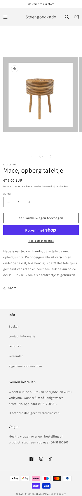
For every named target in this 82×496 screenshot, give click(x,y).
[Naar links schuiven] (31, 156)
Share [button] (12, 288)
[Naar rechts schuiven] (51, 156)
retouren (15, 346)
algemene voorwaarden (25, 366)
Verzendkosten (25, 186)
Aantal (7, 193)
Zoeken (14, 326)
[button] (5, 17)
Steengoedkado (34, 493)
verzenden (16, 356)
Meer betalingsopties (41, 240)
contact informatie (22, 336)
